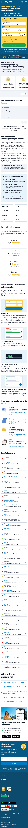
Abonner (14, 763)
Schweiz (6, 618)
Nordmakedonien (9, 595)
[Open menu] (26, 2)
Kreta (5, 557)
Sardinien (7, 613)
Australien (7, 462)
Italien (6, 547)
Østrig (6, 666)
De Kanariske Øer (9, 500)
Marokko (6, 580)
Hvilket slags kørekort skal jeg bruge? (17, 413)
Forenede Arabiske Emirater (12, 519)
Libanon (6, 571)
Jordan (6, 552)
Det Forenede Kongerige (11, 505)
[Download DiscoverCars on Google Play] (6, 736)
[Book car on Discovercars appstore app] (12, 803)
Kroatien (6, 561)
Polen (6, 604)
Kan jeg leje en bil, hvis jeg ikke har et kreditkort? (17, 435)
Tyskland (6, 656)
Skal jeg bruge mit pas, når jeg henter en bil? (17, 422)
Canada (6, 486)
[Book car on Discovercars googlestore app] (4, 803)
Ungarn (6, 661)
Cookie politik (4, 820)
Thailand (6, 642)
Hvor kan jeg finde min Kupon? (17, 446)
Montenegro (7, 585)
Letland (6, 566)
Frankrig (6, 524)
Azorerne (7, 467)
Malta (5, 576)
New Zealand (8, 590)
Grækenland (7, 533)
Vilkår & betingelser (5, 822)
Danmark (6, 495)
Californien (7, 481)
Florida (6, 514)
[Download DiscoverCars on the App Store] (16, 736)
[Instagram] (6, 814)
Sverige (6, 637)
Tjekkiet (6, 647)
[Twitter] (18, 814)
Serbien (6, 623)
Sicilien (6, 628)
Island (6, 542)
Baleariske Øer (8, 472)
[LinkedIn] (10, 814)
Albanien (6, 457)
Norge (6, 599)
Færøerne (7, 528)
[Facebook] (2, 814)
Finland (6, 509)
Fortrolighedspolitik (5, 817)
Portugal (6, 609)
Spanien (6, 632)
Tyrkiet (6, 651)
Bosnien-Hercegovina (10, 476)
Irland (5, 538)
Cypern (6, 490)
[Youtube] (14, 814)
